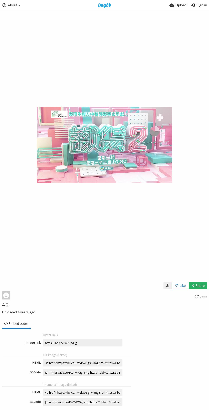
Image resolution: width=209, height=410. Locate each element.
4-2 (5, 305)
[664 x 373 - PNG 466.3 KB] (167, 285)
